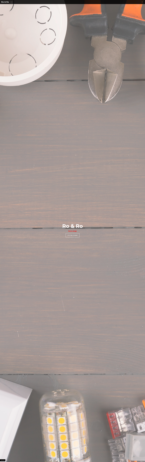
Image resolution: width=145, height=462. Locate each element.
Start (11, 2)
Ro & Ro (5, 2)
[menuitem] (11, 2)
